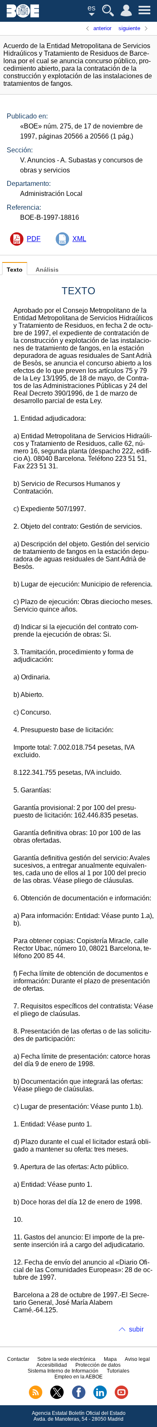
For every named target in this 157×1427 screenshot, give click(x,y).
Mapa (110, 1359)
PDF (34, 238)
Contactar (18, 1359)
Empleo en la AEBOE (78, 1377)
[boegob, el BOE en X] (57, 1397)
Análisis (47, 270)
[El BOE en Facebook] (78, 1397)
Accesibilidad (51, 1365)
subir (136, 1329)
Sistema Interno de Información (63, 1371)
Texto (15, 270)
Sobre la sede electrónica (66, 1359)
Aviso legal (137, 1359)
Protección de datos (98, 1365)
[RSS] (35, 1397)
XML (79, 238)
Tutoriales (118, 1371)
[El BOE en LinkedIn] (100, 1397)
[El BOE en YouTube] (121, 1397)
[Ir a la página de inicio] (23, 15)
